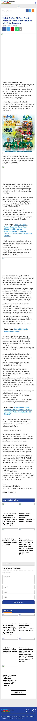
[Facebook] (27, 11)
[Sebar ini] (4, 29)
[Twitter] (30, 11)
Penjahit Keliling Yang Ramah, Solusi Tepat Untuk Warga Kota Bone (9, 650)
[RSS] (33, 11)
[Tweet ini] (8, 29)
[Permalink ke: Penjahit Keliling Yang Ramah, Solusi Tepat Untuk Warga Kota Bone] (10, 533)
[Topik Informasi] (8, 2)
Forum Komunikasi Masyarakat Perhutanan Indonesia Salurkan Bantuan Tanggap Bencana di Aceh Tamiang (9, 680)
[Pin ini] (12, 29)
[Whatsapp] (17, 29)
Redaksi (4, 718)
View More (18, 692)
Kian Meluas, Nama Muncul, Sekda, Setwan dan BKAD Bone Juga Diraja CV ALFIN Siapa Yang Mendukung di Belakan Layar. (9, 519)
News (8, 25)
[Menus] (35, 2)
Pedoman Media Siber (17, 718)
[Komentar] (20, 29)
